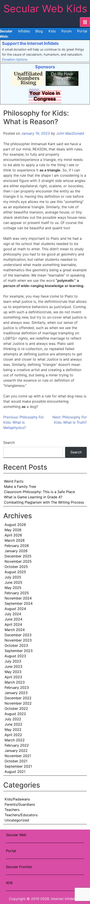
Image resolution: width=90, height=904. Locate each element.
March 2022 (15, 740)
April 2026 (13, 535)
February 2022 (17, 745)
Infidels (24, 31)
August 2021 (15, 771)
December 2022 (18, 698)
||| (85, 22)
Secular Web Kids (45, 8)
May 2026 (13, 530)
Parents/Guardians (20, 804)
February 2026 (17, 545)
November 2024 (18, 598)
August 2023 (15, 656)
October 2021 (16, 761)
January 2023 (16, 693)
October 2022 (16, 708)
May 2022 (13, 729)
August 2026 (15, 524)
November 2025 (18, 561)
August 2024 (15, 608)
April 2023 (13, 677)
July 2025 (13, 577)
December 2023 (18, 635)
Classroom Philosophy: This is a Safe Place (39, 492)
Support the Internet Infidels (30, 43)
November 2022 (18, 703)
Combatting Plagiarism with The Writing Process (44, 502)
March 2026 (15, 540)
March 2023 (15, 682)
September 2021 (18, 766)
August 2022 (15, 714)
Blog (39, 31)
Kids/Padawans (17, 799)
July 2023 (13, 661)
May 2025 (13, 587)
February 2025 (17, 593)
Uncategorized (17, 820)
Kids (52, 31)
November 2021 (18, 756)
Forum (66, 31)
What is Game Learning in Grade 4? (33, 497)
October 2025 (16, 566)
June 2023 (13, 666)
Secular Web (16, 835)
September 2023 (19, 650)
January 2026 (16, 551)
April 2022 (13, 735)
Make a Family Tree (20, 486)
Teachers (12, 809)
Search (9, 442)
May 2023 (13, 672)
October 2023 (16, 645)
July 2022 (13, 719)
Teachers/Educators (21, 815)
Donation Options (15, 59)
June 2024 (13, 619)
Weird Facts (13, 481)
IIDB (9, 883)
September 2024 (19, 603)
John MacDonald (70, 133)
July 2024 (13, 614)
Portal (82, 31)
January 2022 (16, 750)
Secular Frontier (19, 867)
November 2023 (18, 640)
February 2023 (17, 687)
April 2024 (13, 624)
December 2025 (18, 556)
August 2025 (15, 572)
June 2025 (13, 582)
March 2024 (15, 629)
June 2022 (13, 724)
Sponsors (45, 66)
